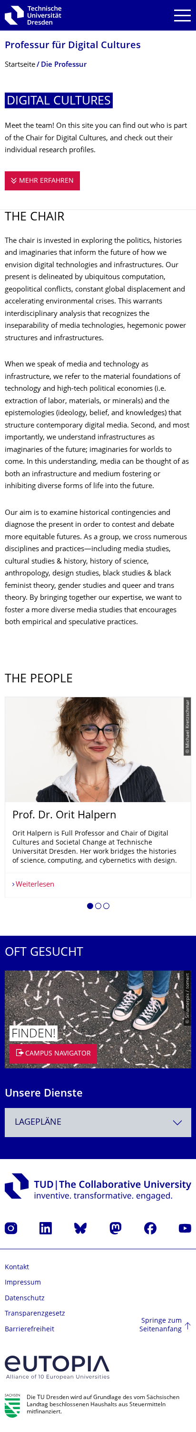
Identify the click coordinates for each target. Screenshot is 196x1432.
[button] (90, 907)
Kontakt (17, 1268)
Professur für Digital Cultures (73, 46)
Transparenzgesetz (35, 1314)
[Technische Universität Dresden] (33, 15)
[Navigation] (182, 15)
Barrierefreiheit (29, 1330)
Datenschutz (25, 1299)
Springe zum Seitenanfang (160, 1325)
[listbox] (98, 807)
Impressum (23, 1283)
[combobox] (98, 1122)
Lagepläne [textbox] (38, 1122)
